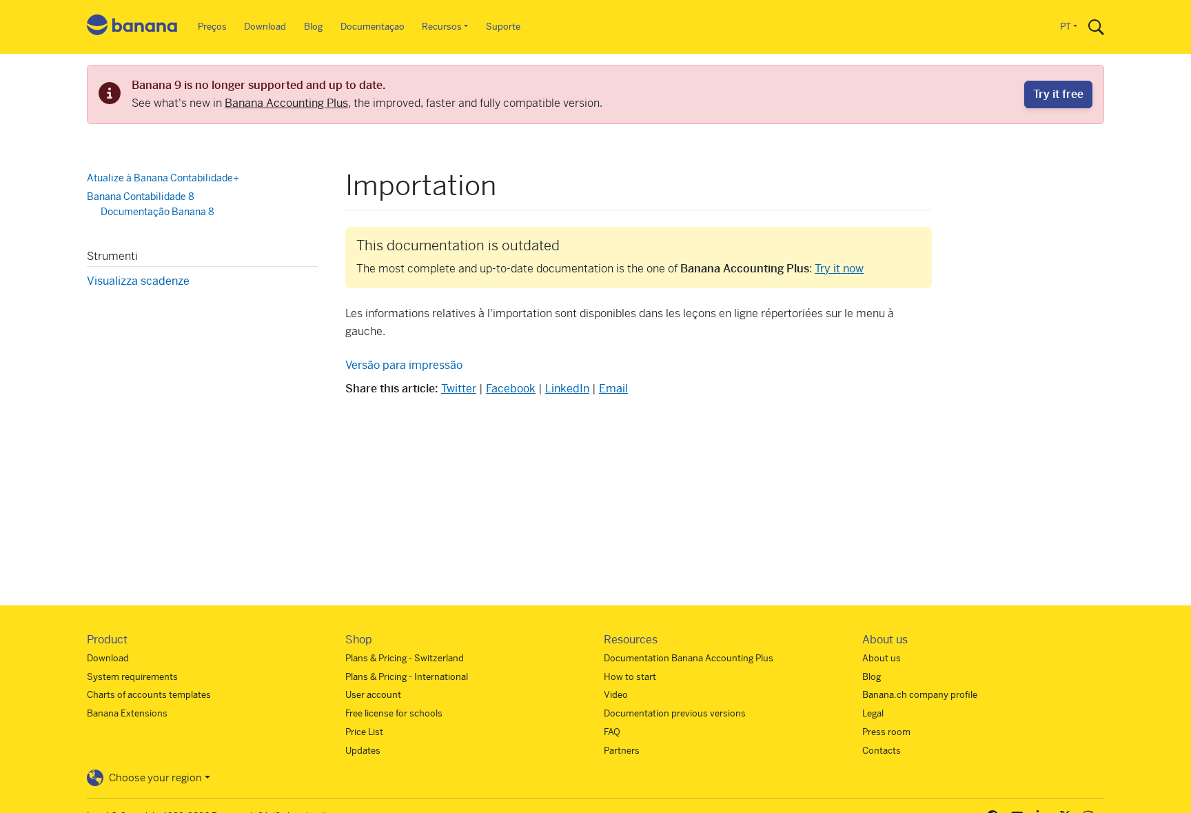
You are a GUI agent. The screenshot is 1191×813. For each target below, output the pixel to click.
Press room (886, 732)
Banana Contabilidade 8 (140, 196)
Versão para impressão (403, 365)
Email (613, 388)
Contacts (881, 750)
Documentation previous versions (675, 713)
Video (616, 695)
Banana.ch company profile (919, 695)
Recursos (442, 26)
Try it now (839, 268)
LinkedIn (567, 388)
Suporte (503, 26)
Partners (622, 750)
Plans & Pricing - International (406, 677)
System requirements (132, 677)
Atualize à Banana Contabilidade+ (163, 178)
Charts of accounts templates (149, 695)
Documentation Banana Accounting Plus (688, 658)
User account (373, 695)
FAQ (612, 732)
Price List (364, 732)
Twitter (458, 388)
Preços (212, 26)
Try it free (1058, 94)
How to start (630, 677)
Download (265, 26)
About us (881, 658)
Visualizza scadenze (138, 281)
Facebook (511, 388)
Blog (313, 26)
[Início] (132, 27)
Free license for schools (393, 713)
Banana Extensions (127, 713)
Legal (873, 713)
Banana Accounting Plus (286, 103)
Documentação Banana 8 (157, 211)
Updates (362, 750)
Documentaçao (372, 26)
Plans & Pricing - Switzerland (404, 658)
